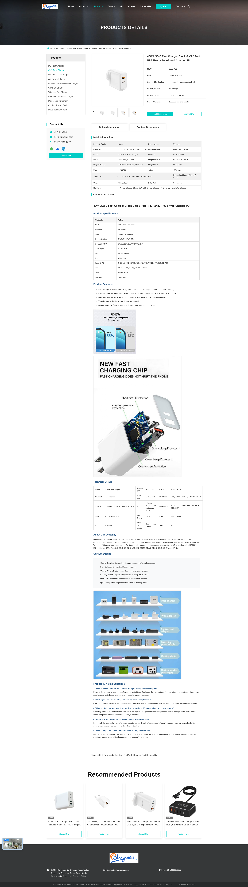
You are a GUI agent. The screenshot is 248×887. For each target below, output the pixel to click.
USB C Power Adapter (107, 755)
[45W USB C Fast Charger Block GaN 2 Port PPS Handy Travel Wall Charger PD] (117, 80)
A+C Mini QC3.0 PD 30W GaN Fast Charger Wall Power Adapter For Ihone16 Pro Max (103, 823)
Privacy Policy (67, 884)
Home (71, 6)
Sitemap (56, 884)
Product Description (148, 127)
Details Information (109, 127)
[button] (51, 808)
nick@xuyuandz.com (63, 137)
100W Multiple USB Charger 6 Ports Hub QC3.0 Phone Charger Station (182, 823)
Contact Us (145, 6)
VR (121, 6)
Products (98, 6)
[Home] (50, 6)
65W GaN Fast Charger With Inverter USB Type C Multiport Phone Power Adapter (143, 823)
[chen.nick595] (63, 149)
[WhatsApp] (52, 149)
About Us (83, 6)
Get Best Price (160, 114)
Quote (163, 6)
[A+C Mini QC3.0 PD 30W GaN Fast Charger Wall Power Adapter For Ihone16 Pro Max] (104, 802)
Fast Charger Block (151, 755)
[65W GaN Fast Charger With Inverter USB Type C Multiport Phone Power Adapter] (144, 802)
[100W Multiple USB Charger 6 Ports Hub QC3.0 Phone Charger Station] (183, 802)
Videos (131, 6)
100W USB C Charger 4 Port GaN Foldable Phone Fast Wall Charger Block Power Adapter (64, 823)
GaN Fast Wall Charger (129, 755)
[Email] (58, 149)
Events (111, 6)
